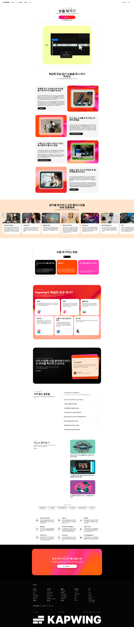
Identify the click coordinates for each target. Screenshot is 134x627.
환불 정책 (90, 598)
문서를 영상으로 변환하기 (51, 598)
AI (16, 2)
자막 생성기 (68, 519)
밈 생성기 (34, 593)
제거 (68, 8)
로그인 (129, 2)
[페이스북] (52, 606)
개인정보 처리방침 (92, 600)
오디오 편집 (73, 189)
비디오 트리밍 (69, 529)
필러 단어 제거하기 (82, 507)
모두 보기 (35, 448)
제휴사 (90, 595)
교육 (75, 597)
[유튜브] (44, 606)
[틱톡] (49, 606)
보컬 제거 (41, 108)
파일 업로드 (66, 17)
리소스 (76, 592)
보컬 (71, 8)
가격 (30, 2)
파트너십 (90, 593)
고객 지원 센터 (77, 593)
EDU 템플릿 (63, 598)
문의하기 (76, 600)
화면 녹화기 (35, 598)
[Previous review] (94, 351)
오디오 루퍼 (92, 507)
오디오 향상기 (52, 507)
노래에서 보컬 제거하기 (75, 133)
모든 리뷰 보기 (38, 370)
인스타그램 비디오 (64, 595)
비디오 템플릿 (63, 590)
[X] (41, 606)
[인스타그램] (47, 606)
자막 (34, 592)
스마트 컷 (48, 590)
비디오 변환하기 (36, 595)
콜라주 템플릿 (63, 593)
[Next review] (97, 351)
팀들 (75, 598)
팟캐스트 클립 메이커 (62, 507)
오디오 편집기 (72, 507)
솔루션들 (20, 2)
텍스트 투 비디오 (87, 519)
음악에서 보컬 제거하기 (43, 160)
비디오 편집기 (48, 519)
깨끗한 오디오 (49, 593)
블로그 (76, 595)
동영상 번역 (68, 538)
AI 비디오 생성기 (50, 592)
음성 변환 (48, 597)
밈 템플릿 (62, 592)
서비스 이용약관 (91, 601)
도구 (66, 8)
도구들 (12, 2)
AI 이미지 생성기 (50, 595)
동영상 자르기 (35, 597)
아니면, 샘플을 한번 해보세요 (67, 20)
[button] (85, 367)
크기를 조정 (95, 528)
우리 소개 (76, 590)
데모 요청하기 (124, 2)
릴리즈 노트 (91, 597)
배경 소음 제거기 (43, 507)
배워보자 (25, 2)
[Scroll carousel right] (131, 223)
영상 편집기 (35, 590)
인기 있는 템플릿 (64, 597)
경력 (89, 592)
